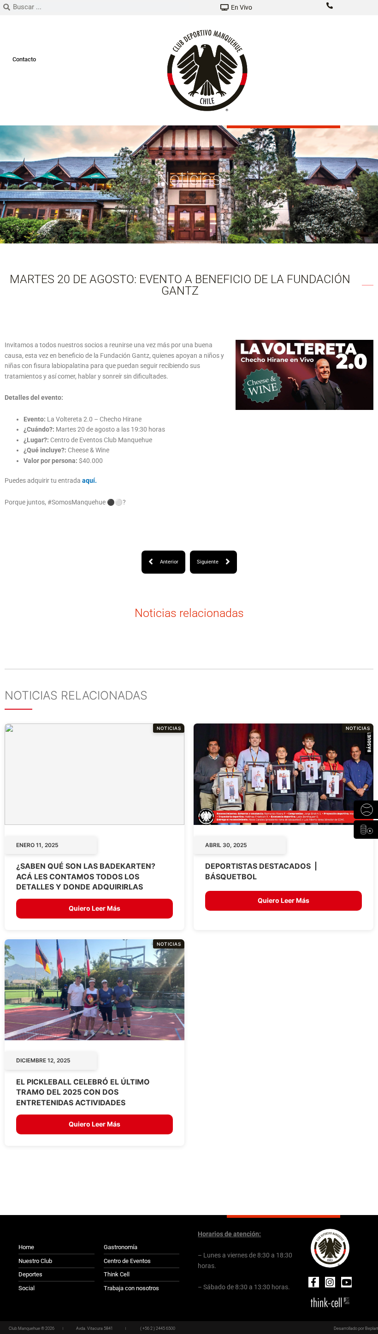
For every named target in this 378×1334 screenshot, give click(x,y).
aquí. (89, 480)
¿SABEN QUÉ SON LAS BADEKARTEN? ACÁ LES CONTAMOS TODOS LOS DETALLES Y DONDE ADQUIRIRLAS (85, 876)
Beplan (371, 1328)
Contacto (24, 59)
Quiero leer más (94, 908)
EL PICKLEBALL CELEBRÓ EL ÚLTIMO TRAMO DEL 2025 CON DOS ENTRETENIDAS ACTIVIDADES (83, 1092)
